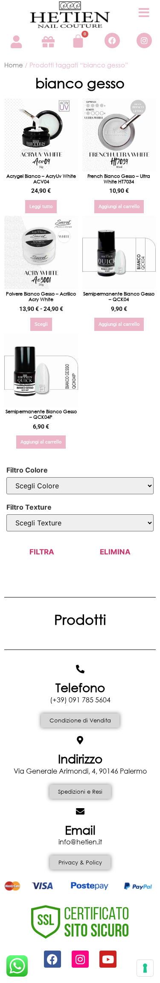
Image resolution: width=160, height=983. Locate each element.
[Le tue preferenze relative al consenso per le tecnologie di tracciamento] (145, 968)
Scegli (41, 324)
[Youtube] (107, 959)
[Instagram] (144, 40)
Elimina (115, 552)
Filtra (41, 552)
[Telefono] (80, 669)
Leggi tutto (40, 206)
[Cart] (78, 41)
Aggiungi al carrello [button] (119, 206)
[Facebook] (112, 40)
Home (13, 65)
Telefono (80, 687)
